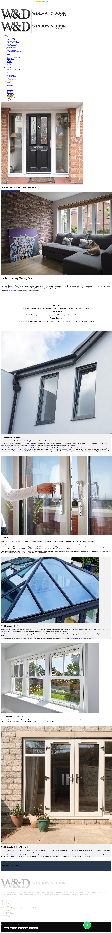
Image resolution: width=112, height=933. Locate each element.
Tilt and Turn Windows (13, 39)
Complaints (7, 910)
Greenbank (10, 90)
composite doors (48, 547)
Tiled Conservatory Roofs (99, 629)
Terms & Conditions (9, 913)
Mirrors (9, 78)
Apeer (8, 63)
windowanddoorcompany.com (42, 908)
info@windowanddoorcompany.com (10, 2)
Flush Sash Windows (12, 41)
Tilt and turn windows (21, 449)
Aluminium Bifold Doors (13, 57)
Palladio (9, 65)
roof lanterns (75, 638)
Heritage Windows (12, 44)
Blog (6, 6)
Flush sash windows (16, 451)
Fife (8, 87)
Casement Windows (12, 36)
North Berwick (11, 97)
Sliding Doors (10, 59)
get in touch (41, 856)
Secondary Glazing (12, 47)
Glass (5, 73)
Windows (6, 35)
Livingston (10, 93)
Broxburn (9, 84)
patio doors (33, 547)
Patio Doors (10, 56)
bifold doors (40, 547)
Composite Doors (11, 50)
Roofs (5, 70)
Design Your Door (6, 191)
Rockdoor (9, 62)
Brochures (13, 6)
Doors (5, 48)
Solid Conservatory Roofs (7, 631)
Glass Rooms (10, 75)
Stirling (9, 99)
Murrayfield (10, 96)
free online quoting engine (15, 856)
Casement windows (6, 448)
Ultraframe (82, 638)
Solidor (9, 60)
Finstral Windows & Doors (14, 69)
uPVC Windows (11, 38)
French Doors (10, 54)
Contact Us (33, 6)
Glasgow (9, 88)
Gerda (8, 66)
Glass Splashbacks (12, 79)
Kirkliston (9, 91)
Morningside (10, 94)
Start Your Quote (15, 191)
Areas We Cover (8, 81)
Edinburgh (10, 85)
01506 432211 (23, 2)
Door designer (23, 6)
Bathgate (9, 82)
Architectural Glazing (9, 68)
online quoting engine (10, 290)
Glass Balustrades (11, 76)
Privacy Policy (7, 912)
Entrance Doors (11, 53)
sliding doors (58, 547)
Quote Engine (7, 100)
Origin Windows (11, 45)
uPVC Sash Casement (13, 42)
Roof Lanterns (11, 72)
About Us (6, 919)
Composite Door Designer (17, 51)
